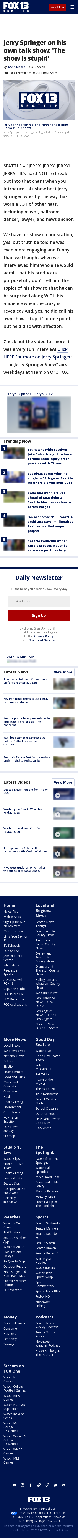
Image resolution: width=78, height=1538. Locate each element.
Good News (11, 1112)
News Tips (10, 911)
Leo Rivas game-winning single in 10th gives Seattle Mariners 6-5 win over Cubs (50, 478)
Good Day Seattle (45, 1042)
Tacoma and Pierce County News (45, 944)
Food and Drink (14, 1077)
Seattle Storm (45, 1243)
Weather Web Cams (13, 1225)
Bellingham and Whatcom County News (48, 983)
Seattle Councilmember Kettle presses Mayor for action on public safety (48, 545)
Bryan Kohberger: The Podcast (48, 1353)
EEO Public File (13, 999)
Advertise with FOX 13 (13, 981)
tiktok (39, 1485)
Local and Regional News (45, 910)
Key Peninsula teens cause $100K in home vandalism (25, 700)
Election (9, 1066)
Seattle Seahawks (48, 1223)
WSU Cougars (45, 1268)
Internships (11, 965)
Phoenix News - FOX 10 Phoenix (47, 1026)
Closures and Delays (12, 1254)
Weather (11, 1217)
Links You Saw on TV (15, 938)
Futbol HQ (43, 1296)
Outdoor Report (47, 1113)
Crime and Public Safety (47, 1184)
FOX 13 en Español (10, 1119)
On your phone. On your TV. (30, 394)
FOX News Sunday (10, 1129)
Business (9, 1334)
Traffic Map (11, 1232)
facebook (30, 1485)
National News (13, 1056)
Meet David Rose (48, 1177)
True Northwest (47, 1094)
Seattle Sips (11, 1183)
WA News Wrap (14, 1051)
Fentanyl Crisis (46, 1196)
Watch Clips (11, 1158)
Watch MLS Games (11, 1460)
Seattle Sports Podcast (45, 1334)
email (63, 1485)
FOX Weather (12, 1290)
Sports (42, 1217)
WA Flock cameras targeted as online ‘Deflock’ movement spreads (24, 741)
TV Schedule (12, 945)
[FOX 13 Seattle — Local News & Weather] (16, 7)
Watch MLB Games (11, 1397)
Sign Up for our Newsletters (14, 924)
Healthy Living (13, 1102)
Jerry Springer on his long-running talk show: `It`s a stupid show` (36, 126)
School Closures (47, 1108)
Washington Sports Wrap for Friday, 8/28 (22, 810)
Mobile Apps (12, 917)
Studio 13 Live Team (13, 1166)
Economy (10, 1339)
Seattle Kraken (46, 1248)
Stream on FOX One (13, 1368)
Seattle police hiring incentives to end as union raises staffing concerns (26, 721)
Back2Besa (43, 1128)
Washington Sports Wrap (44, 1275)
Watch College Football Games (14, 1388)
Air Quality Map (14, 1261)
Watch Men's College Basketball (12, 1427)
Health (8, 1096)
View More (63, 672)
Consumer (10, 1091)
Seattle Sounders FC (47, 1236)
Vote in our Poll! (20, 657)
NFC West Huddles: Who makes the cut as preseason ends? (24, 869)
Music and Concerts (10, 1084)
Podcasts (44, 1317)
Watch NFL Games (11, 1379)
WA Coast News (47, 993)
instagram (22, 1485)
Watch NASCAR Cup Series (14, 1407)
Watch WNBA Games (13, 1451)
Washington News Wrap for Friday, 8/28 (22, 830)
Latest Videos (16, 782)
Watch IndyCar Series (13, 1416)
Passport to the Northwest (14, 1191)
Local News (11, 1045)
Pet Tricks (42, 1074)
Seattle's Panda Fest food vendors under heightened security (26, 759)
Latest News (15, 671)
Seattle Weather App (14, 1239)
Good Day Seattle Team (48, 1058)
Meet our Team (14, 931)
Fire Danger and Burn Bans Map (14, 1274)
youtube (14, 1485)
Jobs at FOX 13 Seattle (13, 958)
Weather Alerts (13, 1247)
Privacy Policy (44, 636)
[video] (64, 794)
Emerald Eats (12, 1178)
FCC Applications (15, 1004)
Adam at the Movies (44, 1081)
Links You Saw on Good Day (48, 1121)
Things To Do (45, 1089)
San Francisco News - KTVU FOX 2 (45, 1002)
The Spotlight (45, 1149)
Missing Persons (47, 1191)
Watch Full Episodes (43, 1170)
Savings (8, 1344)
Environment (12, 1107)
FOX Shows (11, 951)
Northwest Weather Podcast (48, 1343)
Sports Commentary (45, 1284)
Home (9, 905)
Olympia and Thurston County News (47, 970)
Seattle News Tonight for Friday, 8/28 (26, 791)
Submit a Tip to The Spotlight (46, 1204)
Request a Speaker (10, 972)
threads (47, 1485)
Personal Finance (15, 1323)
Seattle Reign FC (47, 1253)
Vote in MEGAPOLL (44, 1067)
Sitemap (9, 1136)
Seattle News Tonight (45, 924)
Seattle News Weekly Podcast (47, 1325)
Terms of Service (42, 640)
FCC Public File (13, 994)
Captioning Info (14, 989)
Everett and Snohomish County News (45, 957)
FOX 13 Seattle (37, 67)
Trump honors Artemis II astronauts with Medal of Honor (25, 849)
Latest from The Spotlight (47, 1160)
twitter (55, 1485)
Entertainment (13, 1072)
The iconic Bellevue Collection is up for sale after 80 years (25, 681)
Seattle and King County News (47, 933)
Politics (8, 1061)
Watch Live (57, 7)
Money (10, 1317)
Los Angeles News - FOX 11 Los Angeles (46, 1015)
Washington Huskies (44, 1260)
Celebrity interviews (10, 1200)
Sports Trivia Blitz (48, 1291)
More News (14, 1039)
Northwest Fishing (43, 1304)
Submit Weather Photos (47, 1101)
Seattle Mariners (47, 1228)
